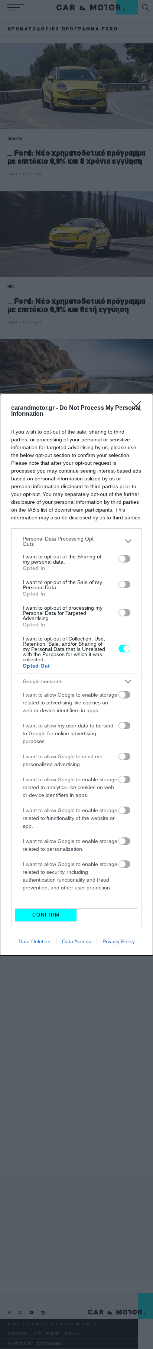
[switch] (124, 558)
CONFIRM (46, 915)
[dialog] (76, 675)
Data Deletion (35, 941)
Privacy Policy (118, 941)
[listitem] (76, 541)
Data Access (76, 941)
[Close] (138, 408)
